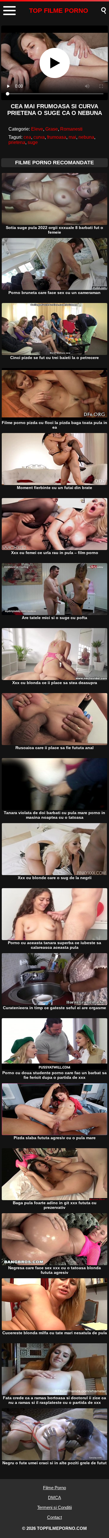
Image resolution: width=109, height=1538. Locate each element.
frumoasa (56, 137)
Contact (54, 1517)
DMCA (54, 1497)
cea (27, 137)
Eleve (37, 129)
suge (33, 142)
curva (39, 137)
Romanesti (71, 129)
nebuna (86, 137)
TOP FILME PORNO (58, 10)
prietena (16, 142)
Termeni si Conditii (54, 1507)
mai (72, 137)
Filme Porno (54, 1487)
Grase (51, 129)
